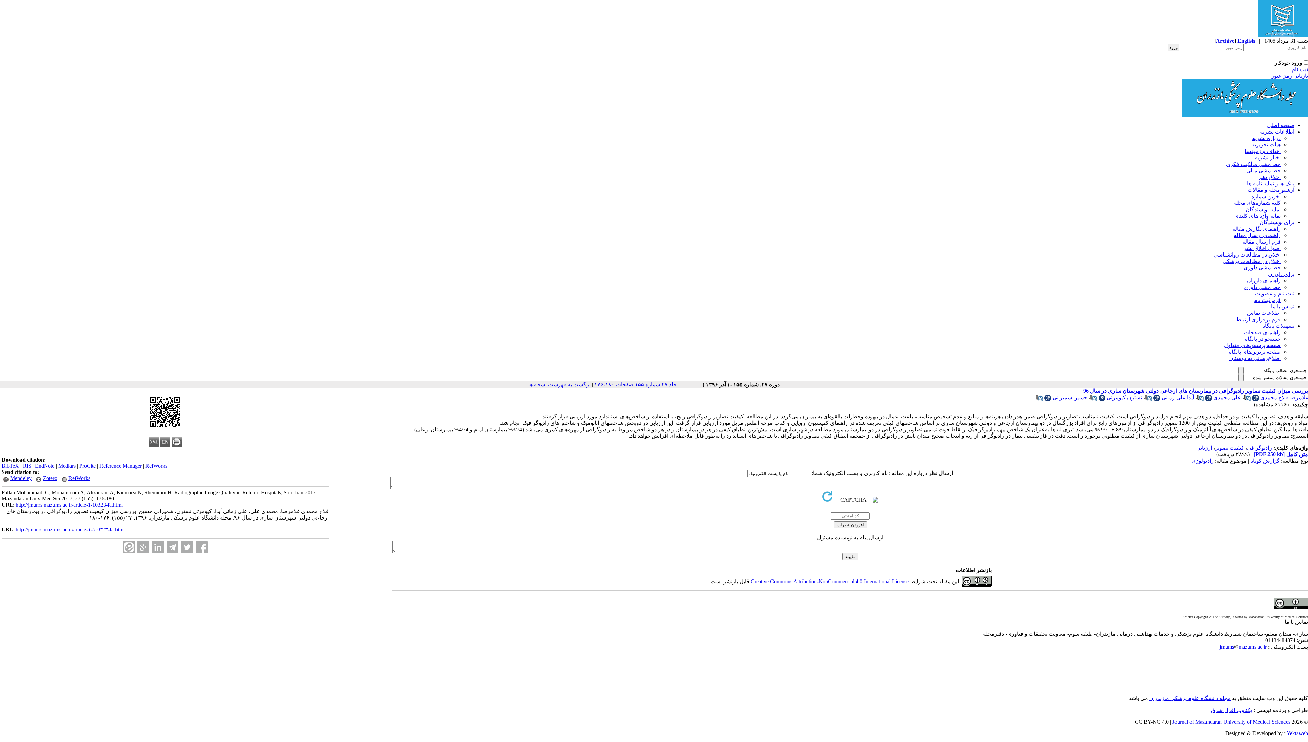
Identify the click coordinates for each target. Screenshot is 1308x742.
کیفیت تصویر (1229, 448)
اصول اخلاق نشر (1262, 248)
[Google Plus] (143, 547)
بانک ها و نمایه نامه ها (1270, 183)
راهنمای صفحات (1262, 332)
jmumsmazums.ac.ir (1243, 647)
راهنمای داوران (1264, 280)
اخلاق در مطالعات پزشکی (1252, 261)
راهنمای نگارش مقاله (1256, 229)
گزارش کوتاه (1265, 461)
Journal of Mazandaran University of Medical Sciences (1231, 722)
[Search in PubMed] (1247, 399)
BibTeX (10, 466)
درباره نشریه (1266, 138)
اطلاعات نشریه (1277, 132)
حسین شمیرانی (1070, 397)
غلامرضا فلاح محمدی (1284, 397)
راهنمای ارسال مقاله (1257, 235)
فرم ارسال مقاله (1261, 242)
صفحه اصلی (1280, 125)
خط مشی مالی (1263, 170)
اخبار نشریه (1268, 157)
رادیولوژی (1203, 461)
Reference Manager (120, 466)
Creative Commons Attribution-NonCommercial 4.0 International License (830, 581)
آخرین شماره (1266, 196)
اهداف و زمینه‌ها (1263, 151)
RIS (27, 466)
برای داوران (1281, 274)
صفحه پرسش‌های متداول (1252, 345)
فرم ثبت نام (1267, 300)
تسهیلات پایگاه (1278, 326)
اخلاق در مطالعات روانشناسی (1247, 255)
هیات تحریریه (1266, 145)
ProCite (87, 466)
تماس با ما (1282, 306)
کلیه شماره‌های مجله (1257, 203)
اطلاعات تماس (1264, 313)
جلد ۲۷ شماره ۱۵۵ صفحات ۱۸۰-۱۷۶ (635, 384)
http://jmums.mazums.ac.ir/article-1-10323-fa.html (69, 505)
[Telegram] (172, 547)
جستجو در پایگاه (1263, 339)
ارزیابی (1204, 448)
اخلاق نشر (1269, 177)
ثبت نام (1300, 69)
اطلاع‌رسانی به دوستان (1255, 358)
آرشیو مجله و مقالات (1271, 190)
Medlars (67, 466)
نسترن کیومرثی (1124, 397)
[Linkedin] (158, 547)
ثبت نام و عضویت (1274, 293)
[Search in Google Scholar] (1255, 399)
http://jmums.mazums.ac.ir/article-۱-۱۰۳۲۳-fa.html (70, 529)
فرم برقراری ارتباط (1258, 319)
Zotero (50, 478)
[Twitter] (187, 547)
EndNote (44, 466)
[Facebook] (202, 547)
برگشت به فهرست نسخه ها (559, 384)
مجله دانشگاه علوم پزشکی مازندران (1190, 698)
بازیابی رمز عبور (1289, 76)
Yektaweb (1297, 733)
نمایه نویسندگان (1263, 209)
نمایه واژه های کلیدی (1257, 216)
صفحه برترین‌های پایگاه (1255, 352)
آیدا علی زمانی (1178, 397)
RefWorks (156, 466)
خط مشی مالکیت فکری (1253, 164)
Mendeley (21, 478)
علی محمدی (1227, 397)
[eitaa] (129, 547)
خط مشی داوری (1262, 267)
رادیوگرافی (1259, 448)
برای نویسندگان (1277, 222)
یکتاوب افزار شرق (1231, 710)
